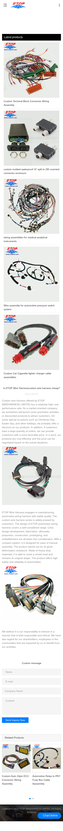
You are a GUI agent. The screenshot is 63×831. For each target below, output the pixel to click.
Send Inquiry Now (15, 720)
